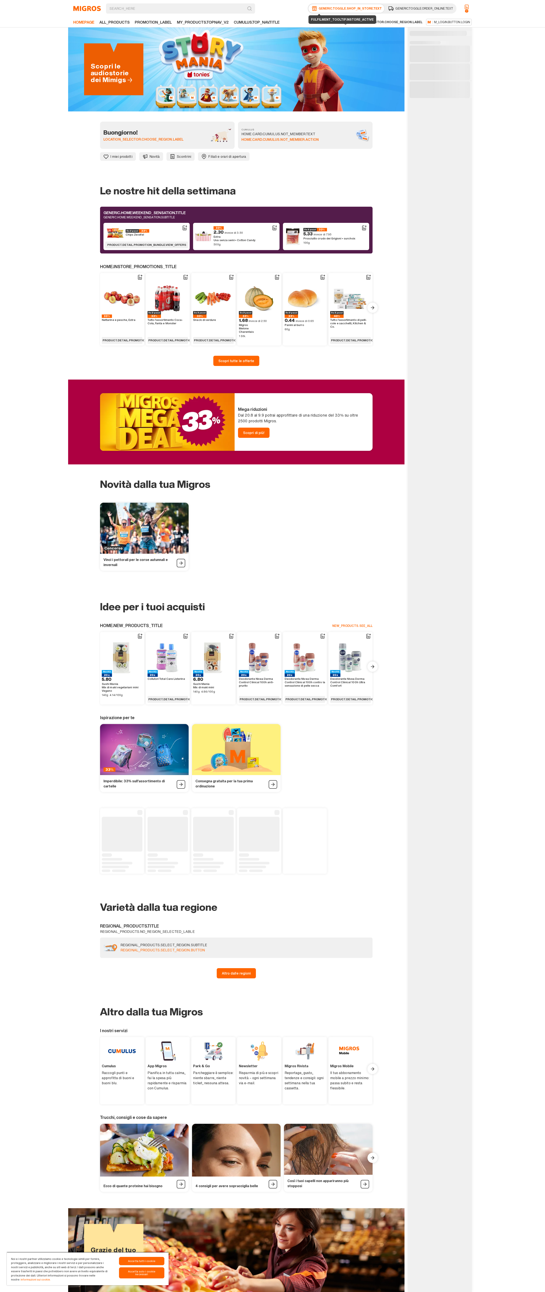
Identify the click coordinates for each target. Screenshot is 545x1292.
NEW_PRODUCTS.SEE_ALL (352, 626)
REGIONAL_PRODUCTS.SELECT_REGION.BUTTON (162, 950)
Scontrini (184, 156)
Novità (154, 156)
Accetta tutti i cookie (141, 1261)
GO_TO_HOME (87, 8)
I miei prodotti (121, 156)
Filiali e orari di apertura (227, 156)
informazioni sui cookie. (36, 1280)
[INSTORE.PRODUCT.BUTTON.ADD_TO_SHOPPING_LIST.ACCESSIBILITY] (184, 228)
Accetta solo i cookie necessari (142, 1272)
